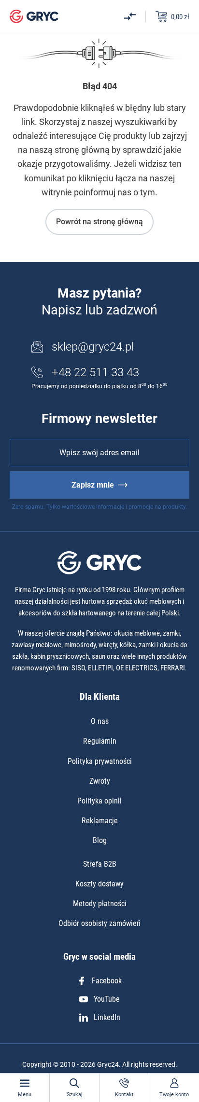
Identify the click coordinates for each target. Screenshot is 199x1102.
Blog (100, 840)
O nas (100, 721)
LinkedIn (107, 1017)
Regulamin (99, 741)
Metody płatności (100, 903)
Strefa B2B (99, 864)
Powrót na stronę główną (99, 221)
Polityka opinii (99, 800)
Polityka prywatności (100, 761)
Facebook (107, 980)
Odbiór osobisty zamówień (99, 923)
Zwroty (99, 781)
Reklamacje (100, 820)
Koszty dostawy (99, 883)
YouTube (107, 999)
